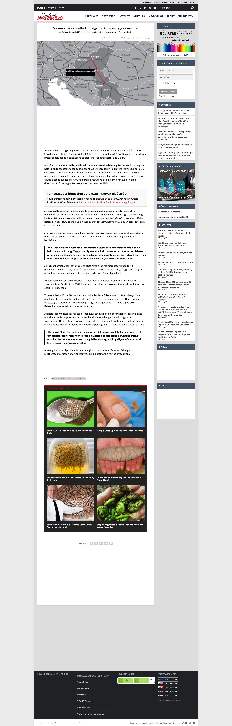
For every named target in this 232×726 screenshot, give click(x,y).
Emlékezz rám (169, 82)
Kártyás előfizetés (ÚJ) (91, 202)
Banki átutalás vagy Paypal (121, 202)
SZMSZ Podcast (84, 701)
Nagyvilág (156, 16)
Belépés (51, 8)
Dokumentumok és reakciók (176, 55)
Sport (170, 16)
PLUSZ (41, 7)
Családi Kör (82, 682)
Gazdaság (108, 16)
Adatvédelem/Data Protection (164, 723)
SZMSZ (104, 38)
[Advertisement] (95, 128)
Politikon (81, 694)
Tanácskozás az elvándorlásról (173, 217)
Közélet (124, 16)
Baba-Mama (83, 688)
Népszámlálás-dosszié (169, 211)
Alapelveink (146, 723)
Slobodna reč (83, 707)
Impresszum (135, 723)
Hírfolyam (91, 16)
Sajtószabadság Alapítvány (90, 714)
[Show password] (189, 77)
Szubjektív (185, 16)
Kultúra (139, 16)
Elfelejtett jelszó (166, 96)
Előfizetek (61, 8)
